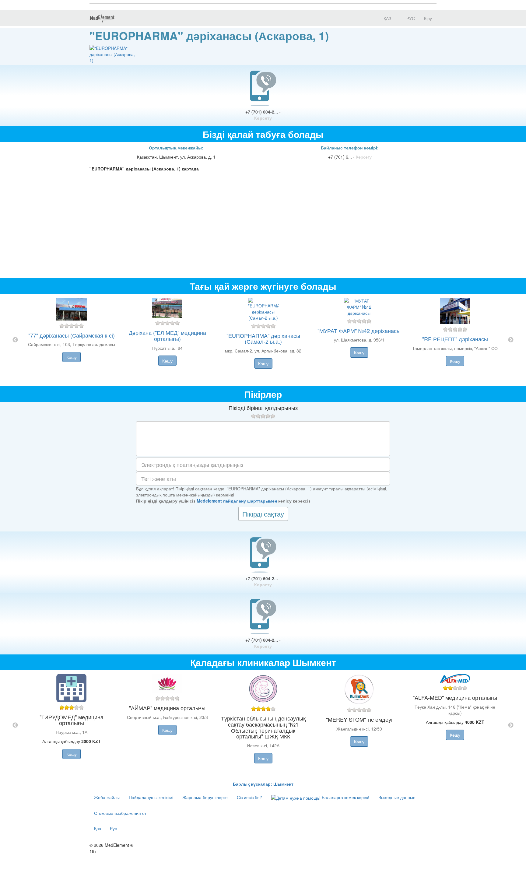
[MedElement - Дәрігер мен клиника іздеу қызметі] (102, 18)
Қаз (97, 828)
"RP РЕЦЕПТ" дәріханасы (455, 339)
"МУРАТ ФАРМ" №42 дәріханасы (359, 331)
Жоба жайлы (107, 797)
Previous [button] (15, 340)
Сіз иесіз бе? (249, 797)
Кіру (428, 18)
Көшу (71, 357)
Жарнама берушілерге (205, 797)
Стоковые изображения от (120, 813)
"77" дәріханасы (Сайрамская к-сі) (71, 335)
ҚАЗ (386, 18)
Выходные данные (397, 797)
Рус (113, 828)
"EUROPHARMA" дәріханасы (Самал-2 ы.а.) (263, 338)
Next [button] (511, 340)
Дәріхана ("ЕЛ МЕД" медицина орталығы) (167, 335)
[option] (263, 340)
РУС (410, 18)
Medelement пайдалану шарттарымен (237, 501)
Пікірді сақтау (263, 513)
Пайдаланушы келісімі (151, 797)
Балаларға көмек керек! (345, 797)
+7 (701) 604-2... (263, 115)
